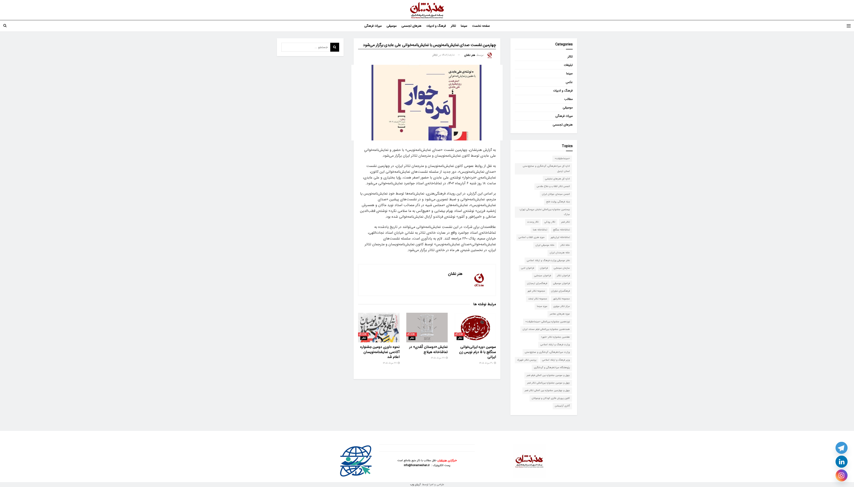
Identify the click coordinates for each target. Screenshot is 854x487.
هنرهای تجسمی (411, 25)
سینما (464, 25)
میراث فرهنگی (373, 25)
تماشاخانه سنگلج (561, 230)
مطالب (568, 99)
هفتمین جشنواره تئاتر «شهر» (555, 337)
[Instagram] (842, 475)
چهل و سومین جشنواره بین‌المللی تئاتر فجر (548, 383)
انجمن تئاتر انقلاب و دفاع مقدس (553, 186)
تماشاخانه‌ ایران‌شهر (560, 237)
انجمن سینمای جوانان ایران (556, 194)
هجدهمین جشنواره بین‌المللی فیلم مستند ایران (546, 329)
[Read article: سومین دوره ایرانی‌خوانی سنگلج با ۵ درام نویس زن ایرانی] (475, 327)
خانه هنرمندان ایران (560, 253)
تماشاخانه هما (540, 230)
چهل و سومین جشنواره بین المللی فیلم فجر (548, 375)
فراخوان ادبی (527, 268)
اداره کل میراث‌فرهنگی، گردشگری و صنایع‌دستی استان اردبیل (546, 168)
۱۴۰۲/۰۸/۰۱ (448, 55)
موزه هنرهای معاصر (560, 314)
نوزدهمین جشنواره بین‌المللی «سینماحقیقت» (547, 322)
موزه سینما (542, 306)
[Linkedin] (842, 462)
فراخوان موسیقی (561, 283)
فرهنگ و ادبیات (436, 25)
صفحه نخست (481, 25)
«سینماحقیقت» (562, 158)
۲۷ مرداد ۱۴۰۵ (438, 358)
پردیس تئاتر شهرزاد (526, 360)
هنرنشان (442, 460)
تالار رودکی (549, 222)
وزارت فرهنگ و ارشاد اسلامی (555, 345)
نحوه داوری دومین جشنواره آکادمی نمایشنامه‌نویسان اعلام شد (380, 352)
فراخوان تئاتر (563, 276)
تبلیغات (568, 65)
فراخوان (544, 268)
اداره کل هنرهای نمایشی (557, 179)
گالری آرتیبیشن (562, 406)
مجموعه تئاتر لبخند (537, 299)
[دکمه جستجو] (5, 25)
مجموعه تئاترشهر (561, 299)
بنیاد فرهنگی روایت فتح (558, 202)
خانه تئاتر (565, 245)
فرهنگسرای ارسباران (537, 283)
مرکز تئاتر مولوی (561, 306)
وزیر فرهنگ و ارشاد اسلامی (556, 360)
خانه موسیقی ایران (545, 245)
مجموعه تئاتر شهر (536, 291)
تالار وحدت (532, 222)
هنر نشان (469, 55)
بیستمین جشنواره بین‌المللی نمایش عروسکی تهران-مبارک (544, 212)
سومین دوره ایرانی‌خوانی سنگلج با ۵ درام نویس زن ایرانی (477, 352)
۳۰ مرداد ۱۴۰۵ (486, 363)
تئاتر (453, 25)
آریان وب (415, 484)
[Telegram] (842, 448)
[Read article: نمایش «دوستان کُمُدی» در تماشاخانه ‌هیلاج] (427, 327)
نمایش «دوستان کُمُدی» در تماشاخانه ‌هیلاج (428, 349)
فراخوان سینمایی (542, 276)
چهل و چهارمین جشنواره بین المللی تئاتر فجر (547, 390)
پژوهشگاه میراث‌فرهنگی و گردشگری (552, 367)
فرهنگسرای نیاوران (560, 291)
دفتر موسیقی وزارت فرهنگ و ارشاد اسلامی (548, 260)
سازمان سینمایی (562, 268)
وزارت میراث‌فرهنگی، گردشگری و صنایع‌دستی (547, 352)
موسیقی (392, 25)
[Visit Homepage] (427, 10)
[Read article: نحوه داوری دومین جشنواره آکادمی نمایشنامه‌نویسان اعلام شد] (379, 327)
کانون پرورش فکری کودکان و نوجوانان (551, 398)
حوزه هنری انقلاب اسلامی (532, 237)
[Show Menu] (849, 25)
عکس (569, 82)
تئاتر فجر (565, 222)
